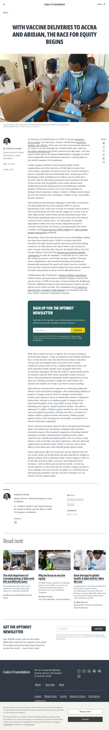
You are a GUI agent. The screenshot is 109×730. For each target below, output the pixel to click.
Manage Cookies (85, 711)
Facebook (103, 151)
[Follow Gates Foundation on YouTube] (99, 671)
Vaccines (70, 504)
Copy (103, 162)
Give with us (94, 696)
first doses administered (39, 151)
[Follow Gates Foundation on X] (79, 671)
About (38, 684)
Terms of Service (76, 336)
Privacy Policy (65, 336)
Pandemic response (75, 499)
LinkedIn (103, 154)
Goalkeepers (40, 701)
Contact (38, 696)
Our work (49, 684)
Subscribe (78, 330)
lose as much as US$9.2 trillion (56, 229)
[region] (54, 716)
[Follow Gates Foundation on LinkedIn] (89, 671)
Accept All (85, 719)
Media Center (50, 696)
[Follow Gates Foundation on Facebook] (84, 671)
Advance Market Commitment (73, 275)
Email (103, 143)
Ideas (5, 12)
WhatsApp (103, 158)
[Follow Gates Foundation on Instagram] (94, 671)
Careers (63, 696)
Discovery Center (77, 696)
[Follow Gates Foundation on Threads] (79, 676)
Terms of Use (30, 724)
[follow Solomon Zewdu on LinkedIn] (15, 522)
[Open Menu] (4, 4)
